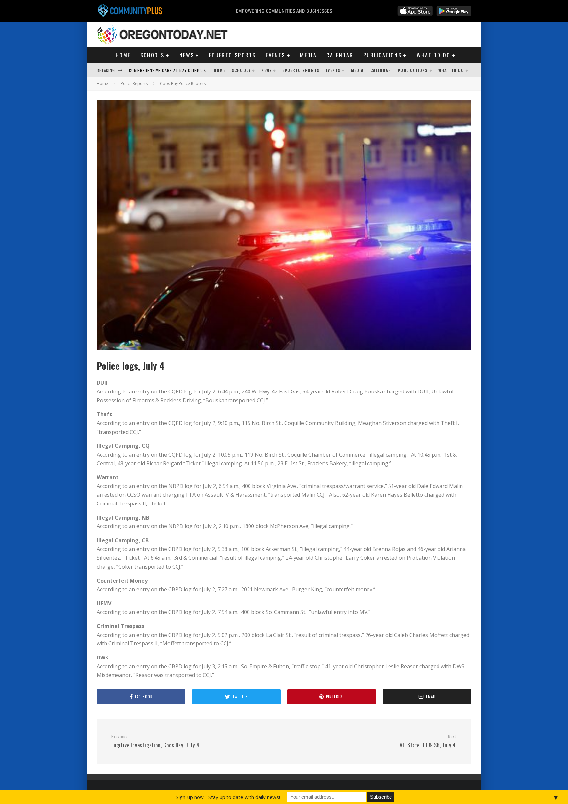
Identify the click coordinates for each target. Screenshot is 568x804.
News (186, 55)
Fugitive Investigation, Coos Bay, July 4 (155, 741)
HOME (123, 55)
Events (275, 55)
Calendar (339, 55)
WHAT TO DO (434, 55)
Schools (152, 55)
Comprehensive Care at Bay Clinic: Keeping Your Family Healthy (196, 70)
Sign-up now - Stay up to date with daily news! (228, 797)
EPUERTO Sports (232, 55)
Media (308, 55)
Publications (382, 55)
